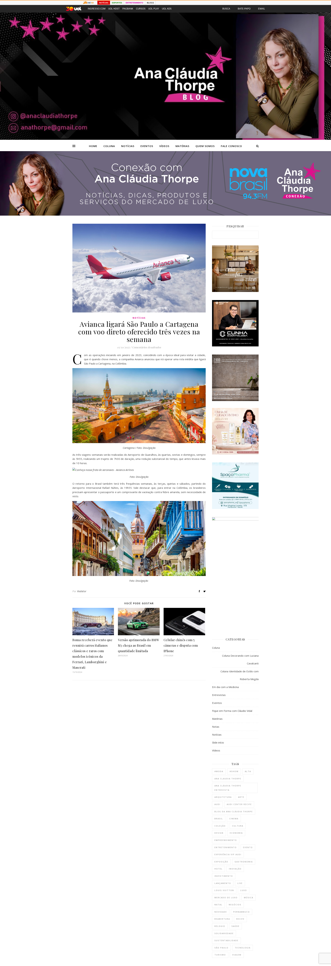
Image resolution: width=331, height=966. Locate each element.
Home (93, 146)
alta (248, 771)
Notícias (127, 146)
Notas (215, 726)
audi (217, 804)
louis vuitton (224, 890)
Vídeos (164, 146)
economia (236, 833)
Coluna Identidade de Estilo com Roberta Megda (239, 675)
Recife (240, 919)
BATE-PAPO (244, 8)
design (218, 833)
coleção (220, 826)
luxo (243, 890)
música (248, 897)
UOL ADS (167, 8)
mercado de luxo (226, 897)
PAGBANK (127, 8)
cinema (233, 818)
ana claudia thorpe (227, 778)
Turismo (220, 954)
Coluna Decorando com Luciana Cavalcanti (240, 659)
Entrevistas (219, 695)
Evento (248, 847)
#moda (218, 771)
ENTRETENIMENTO (134, 3)
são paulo (221, 947)
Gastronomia (244, 861)
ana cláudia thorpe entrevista (227, 787)
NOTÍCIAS (103, 3)
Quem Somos (205, 146)
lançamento (222, 883)
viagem (236, 954)
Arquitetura (223, 797)
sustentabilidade (226, 940)
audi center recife (239, 804)
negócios (235, 904)
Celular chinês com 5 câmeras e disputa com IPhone (181, 645)
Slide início (218, 742)
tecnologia (242, 947)
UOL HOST (114, 8)
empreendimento (225, 840)
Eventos (147, 146)
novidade (220, 912)
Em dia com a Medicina (225, 687)
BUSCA (226, 8)
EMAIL (261, 8)
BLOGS (150, 3)
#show (234, 771)
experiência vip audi (227, 854)
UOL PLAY (153, 8)
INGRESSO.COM (97, 8)
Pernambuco (241, 912)
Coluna (109, 146)
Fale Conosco (231, 146)
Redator (82, 591)
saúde (235, 926)
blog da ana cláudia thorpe (233, 811)
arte (241, 797)
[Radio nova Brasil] (165, 214)
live (240, 883)
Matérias (182, 146)
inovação (235, 868)
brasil (218, 818)
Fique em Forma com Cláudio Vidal (232, 710)
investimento (223, 876)
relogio (219, 926)
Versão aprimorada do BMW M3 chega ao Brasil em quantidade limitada (138, 645)
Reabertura (222, 919)
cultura (237, 826)
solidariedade (224, 933)
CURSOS (141, 8)
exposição (221, 861)
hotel (218, 868)
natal (218, 904)
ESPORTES (117, 3)
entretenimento (225, 847)
